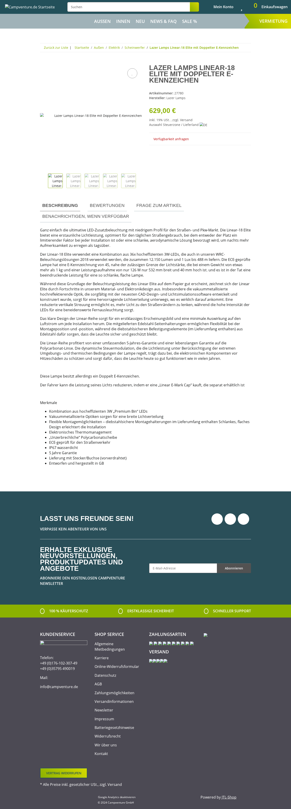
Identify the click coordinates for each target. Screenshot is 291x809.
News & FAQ (163, 21)
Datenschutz (105, 675)
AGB (98, 684)
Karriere (102, 657)
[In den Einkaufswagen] (43, 62)
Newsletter (104, 710)
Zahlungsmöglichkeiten (114, 692)
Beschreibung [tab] (60, 205)
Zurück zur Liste (56, 47)
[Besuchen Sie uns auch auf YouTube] (230, 519)
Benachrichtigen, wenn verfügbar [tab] (85, 216)
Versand (186, 120)
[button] (220, 6)
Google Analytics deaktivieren (116, 797)
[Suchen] (194, 7)
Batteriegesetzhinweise (114, 727)
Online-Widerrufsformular (117, 666)
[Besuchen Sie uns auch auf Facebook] (217, 519)
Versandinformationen (114, 701)
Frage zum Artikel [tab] (159, 205)
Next (140, 181)
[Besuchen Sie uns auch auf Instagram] (243, 519)
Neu (140, 21)
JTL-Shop (229, 797)
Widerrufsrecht (108, 736)
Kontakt (101, 753)
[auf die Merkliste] (132, 73)
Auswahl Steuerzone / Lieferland (174, 125)
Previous (44, 181)
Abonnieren (234, 568)
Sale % (189, 21)
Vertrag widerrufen (63, 773)
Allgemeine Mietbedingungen (110, 646)
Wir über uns (106, 745)
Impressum (104, 718)
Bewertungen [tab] (107, 205)
